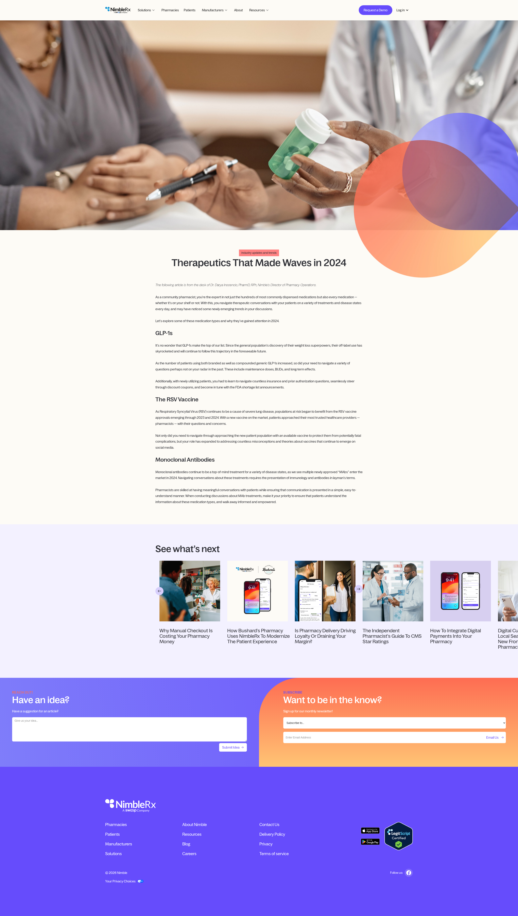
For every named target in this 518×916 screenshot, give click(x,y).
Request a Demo (375, 10)
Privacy (266, 844)
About (238, 10)
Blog (186, 844)
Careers (189, 853)
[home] (118, 10)
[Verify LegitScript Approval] (398, 836)
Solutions (113, 853)
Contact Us (269, 824)
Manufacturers (118, 844)
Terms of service (274, 853)
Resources (192, 834)
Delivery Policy (272, 834)
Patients (189, 10)
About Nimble (194, 824)
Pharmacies (170, 10)
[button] (146, 10)
